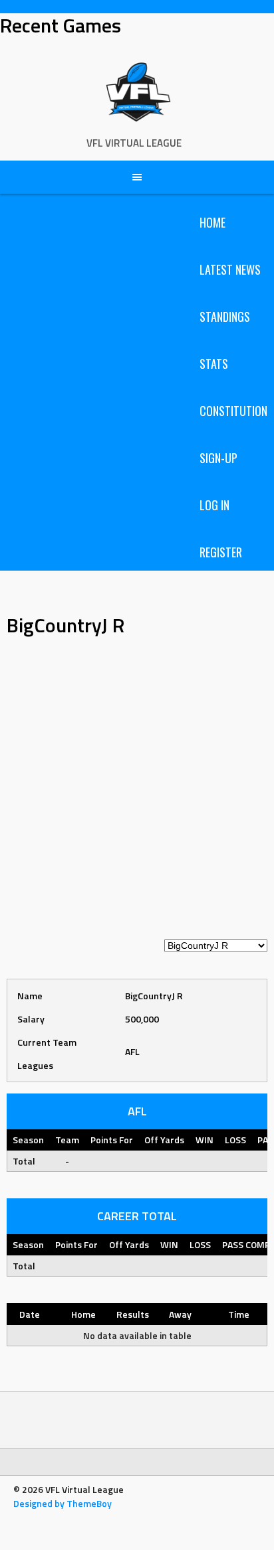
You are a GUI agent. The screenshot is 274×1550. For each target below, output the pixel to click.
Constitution (233, 410)
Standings (225, 316)
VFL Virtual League (134, 143)
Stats (214, 363)
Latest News (230, 269)
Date (29, 1314)
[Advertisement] (137, 795)
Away (180, 1314)
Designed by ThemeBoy (62, 1503)
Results (132, 1314)
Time (238, 1314)
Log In (214, 505)
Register (221, 552)
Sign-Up (218, 457)
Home (212, 222)
